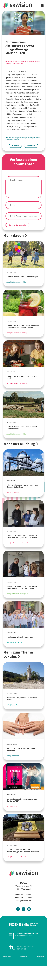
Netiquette (23, 956)
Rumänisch (21, 138)
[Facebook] (18, 909)
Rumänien (29, 138)
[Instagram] (23, 909)
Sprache (8, 138)
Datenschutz (7, 956)
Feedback (31, 146)
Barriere (14, 138)
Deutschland (10, 99)
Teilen (16, 146)
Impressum (40, 956)
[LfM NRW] (23, 936)
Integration (29, 126)
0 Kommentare (18, 63)
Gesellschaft (9, 140)
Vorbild (16, 140)
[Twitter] (29, 909)
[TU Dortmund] (23, 947)
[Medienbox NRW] (23, 924)
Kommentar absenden (18, 225)
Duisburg (38, 61)
